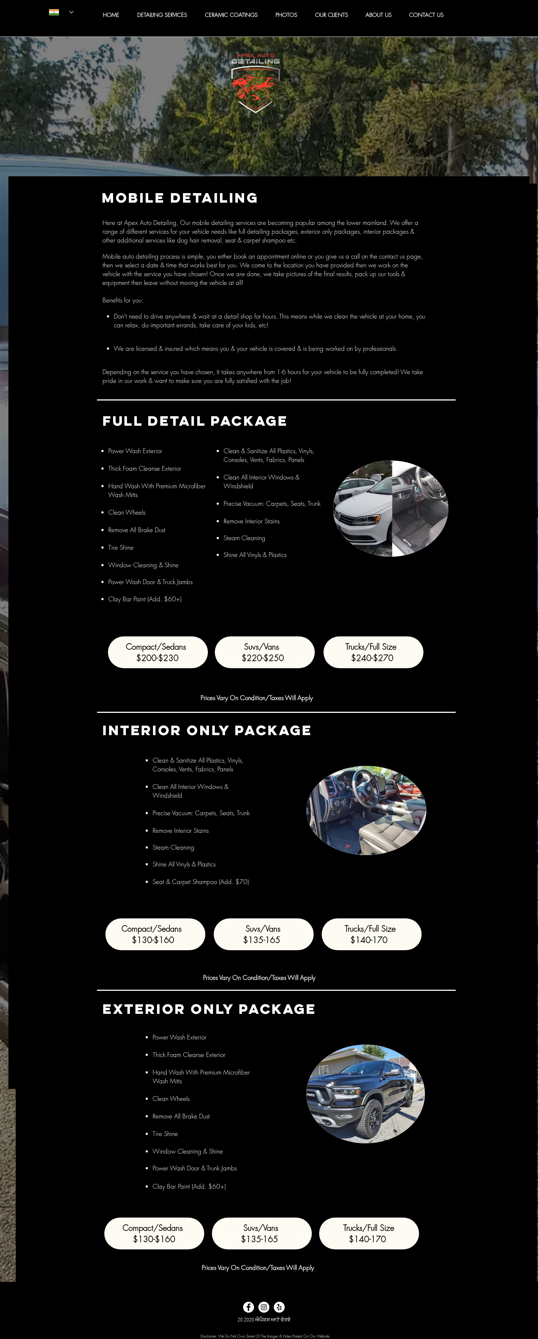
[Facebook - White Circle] (248, 1307)
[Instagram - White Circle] (263, 1307)
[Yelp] (279, 1307)
